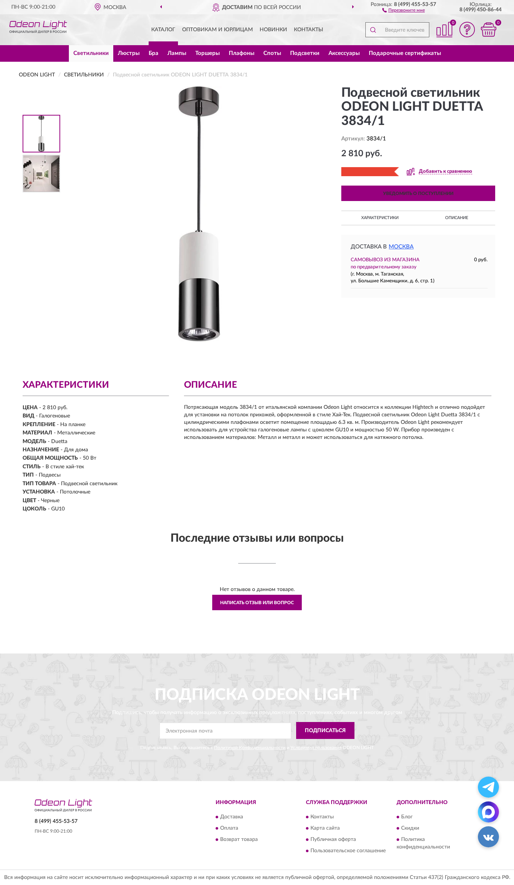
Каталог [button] (163, 29)
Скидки (410, 828)
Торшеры (207, 53)
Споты (272, 53)
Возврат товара (239, 839)
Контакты (308, 29)
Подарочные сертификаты (405, 53)
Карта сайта (325, 828)
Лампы (176, 53)
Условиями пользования (316, 747)
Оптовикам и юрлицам (217, 29)
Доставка (231, 817)
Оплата (229, 828)
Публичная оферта (333, 839)
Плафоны (241, 53)
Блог (407, 817)
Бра (153, 53)
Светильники (91, 53)
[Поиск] (372, 29)
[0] (488, 29)
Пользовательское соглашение (348, 851)
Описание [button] (456, 218)
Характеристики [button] (379, 218)
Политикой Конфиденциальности (250, 747)
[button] (403, 10)
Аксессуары (344, 53)
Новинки (273, 29)
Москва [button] (401, 247)
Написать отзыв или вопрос (257, 602)
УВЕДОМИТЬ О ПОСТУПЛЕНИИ (418, 193)
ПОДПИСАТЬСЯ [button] (325, 730)
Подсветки (304, 53)
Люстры (129, 53)
